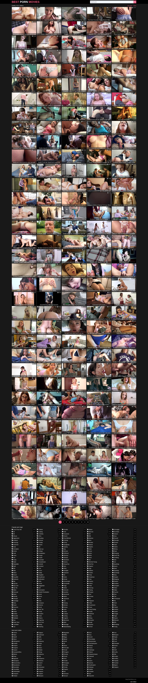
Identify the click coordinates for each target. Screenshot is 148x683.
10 (88, 522)
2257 (131, 681)
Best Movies (25, 1)
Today (134, 5)
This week (129, 5)
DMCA (134, 681)
